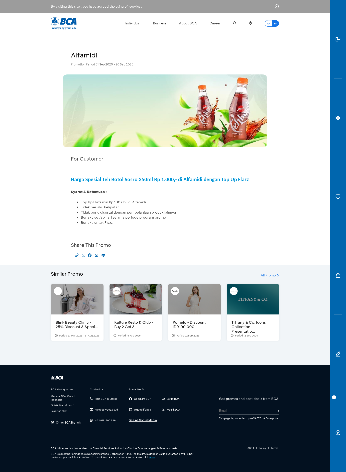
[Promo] (338, 275)
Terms (274, 448)
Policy (262, 448)
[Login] (338, 39)
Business (159, 23)
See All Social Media (143, 420)
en (275, 23)
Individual (132, 23)
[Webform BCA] (338, 354)
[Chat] (338, 432)
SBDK (250, 448)
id (268, 23)
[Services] (338, 196)
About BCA (188, 23)
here (152, 457)
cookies (134, 6)
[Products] (338, 118)
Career (214, 23)
